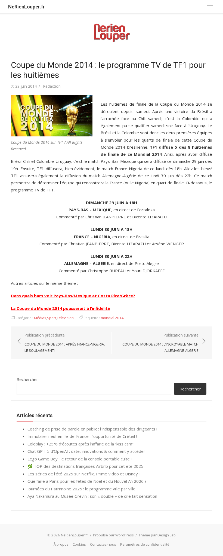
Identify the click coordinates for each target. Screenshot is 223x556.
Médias (40, 317)
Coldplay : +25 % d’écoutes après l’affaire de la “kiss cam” (80, 444)
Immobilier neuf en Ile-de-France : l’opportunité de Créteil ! (82, 436)
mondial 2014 (112, 317)
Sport (51, 317)
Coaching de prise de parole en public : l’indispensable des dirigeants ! (92, 429)
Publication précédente (64, 342)
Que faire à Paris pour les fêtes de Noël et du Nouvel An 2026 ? (87, 481)
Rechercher (27, 379)
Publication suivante (160, 342)
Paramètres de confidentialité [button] (144, 544)
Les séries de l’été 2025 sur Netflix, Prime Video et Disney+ (83, 473)
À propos (61, 544)
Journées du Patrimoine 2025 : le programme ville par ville (81, 488)
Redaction (52, 86)
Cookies (79, 544)
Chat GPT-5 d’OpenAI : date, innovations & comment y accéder (86, 451)
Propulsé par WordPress (113, 535)
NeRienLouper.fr (26, 7)
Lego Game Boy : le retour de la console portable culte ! (79, 459)
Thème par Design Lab (157, 535)
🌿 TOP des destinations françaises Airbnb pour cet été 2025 (85, 466)
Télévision (65, 317)
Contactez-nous (103, 544)
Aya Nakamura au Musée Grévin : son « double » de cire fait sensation (92, 496)
